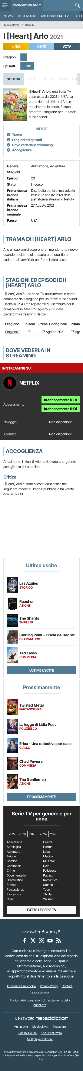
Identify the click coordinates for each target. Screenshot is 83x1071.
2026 (22, 834)
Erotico (11, 884)
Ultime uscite (41, 670)
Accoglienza (22, 150)
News (8, 16)
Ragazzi (48, 875)
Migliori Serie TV (55, 16)
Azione (11, 856)
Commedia (14, 865)
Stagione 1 (12, 332)
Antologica (14, 846)
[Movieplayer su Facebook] (24, 940)
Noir (46, 865)
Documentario (16, 875)
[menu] (5, 5)
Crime (11, 870)
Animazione (39, 166)
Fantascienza (15, 889)
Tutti (27, 66)
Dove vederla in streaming (32, 145)
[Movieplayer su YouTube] (50, 940)
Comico (12, 861)
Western (48, 899)
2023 (53, 834)
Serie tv (29, 25)
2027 (12, 834)
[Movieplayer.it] (27, 5)
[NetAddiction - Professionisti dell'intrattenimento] (52, 1018)
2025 (32, 834)
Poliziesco (49, 870)
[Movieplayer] (41, 932)
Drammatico (15, 880)
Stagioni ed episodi (27, 140)
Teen (46, 889)
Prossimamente (41, 797)
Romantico (50, 880)
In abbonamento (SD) (60, 400)
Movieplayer (11, 25)
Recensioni (27, 16)
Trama (17, 135)
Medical (48, 856)
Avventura (57, 166)
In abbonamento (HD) (60, 409)
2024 (43, 834)
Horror (47, 846)
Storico (48, 884)
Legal (46, 851)
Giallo (10, 899)
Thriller (48, 894)
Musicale (49, 861)
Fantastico (14, 894)
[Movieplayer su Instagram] (41, 940)
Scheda (13, 79)
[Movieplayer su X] (33, 940)
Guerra (47, 842)
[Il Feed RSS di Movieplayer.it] (58, 940)
